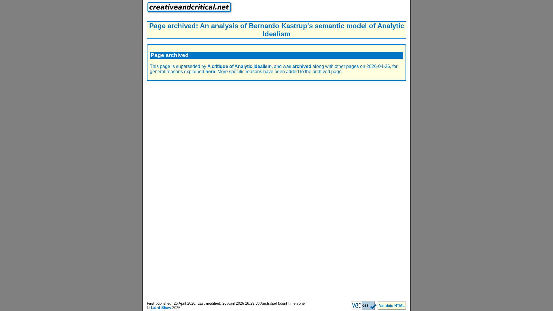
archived (301, 66)
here (210, 71)
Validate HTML (392, 306)
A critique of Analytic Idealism (239, 66)
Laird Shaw (161, 308)
